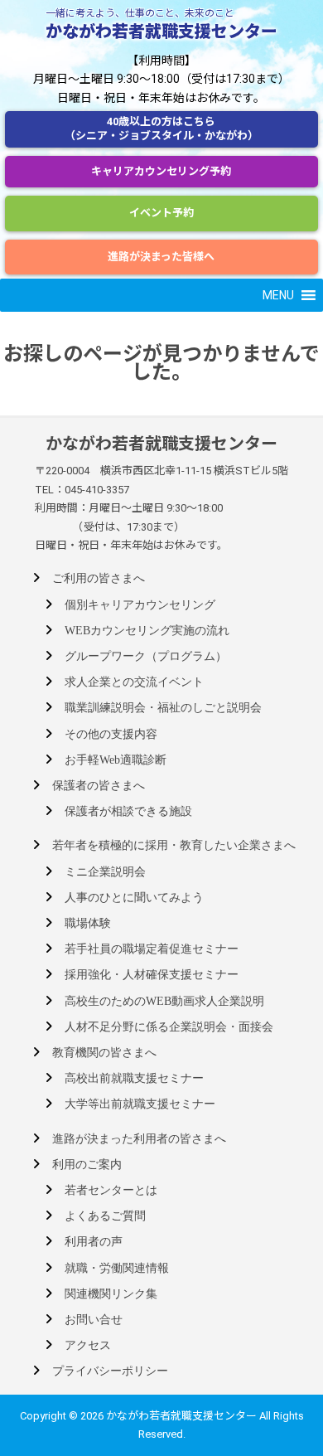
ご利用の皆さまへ (98, 578)
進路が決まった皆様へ (161, 256)
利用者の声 (94, 1241)
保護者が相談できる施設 (128, 811)
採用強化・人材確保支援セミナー (152, 974)
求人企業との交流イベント (134, 682)
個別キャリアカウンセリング (140, 605)
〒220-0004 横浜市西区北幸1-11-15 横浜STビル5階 (161, 470)
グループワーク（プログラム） (146, 656)
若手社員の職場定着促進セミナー (152, 949)
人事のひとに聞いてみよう (134, 897)
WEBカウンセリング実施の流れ (147, 630)
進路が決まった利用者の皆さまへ (139, 1139)
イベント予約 (161, 212)
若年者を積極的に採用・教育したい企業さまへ (174, 845)
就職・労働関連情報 (117, 1268)
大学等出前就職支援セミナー (140, 1104)
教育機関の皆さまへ (104, 1052)
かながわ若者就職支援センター (161, 31)
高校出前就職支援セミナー (134, 1078)
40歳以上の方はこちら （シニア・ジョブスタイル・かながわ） (161, 128)
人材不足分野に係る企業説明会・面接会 (169, 1027)
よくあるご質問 (105, 1216)
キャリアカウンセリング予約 (161, 171)
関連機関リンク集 (111, 1294)
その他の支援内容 (111, 734)
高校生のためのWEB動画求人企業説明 (164, 1001)
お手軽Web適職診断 (115, 760)
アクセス (88, 1345)
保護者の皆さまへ (98, 785)
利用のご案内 (87, 1164)
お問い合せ (94, 1319)
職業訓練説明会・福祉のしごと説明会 (163, 707)
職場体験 (88, 923)
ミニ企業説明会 (105, 872)
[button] (278, 295)
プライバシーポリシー (110, 1371)
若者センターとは (111, 1190)
